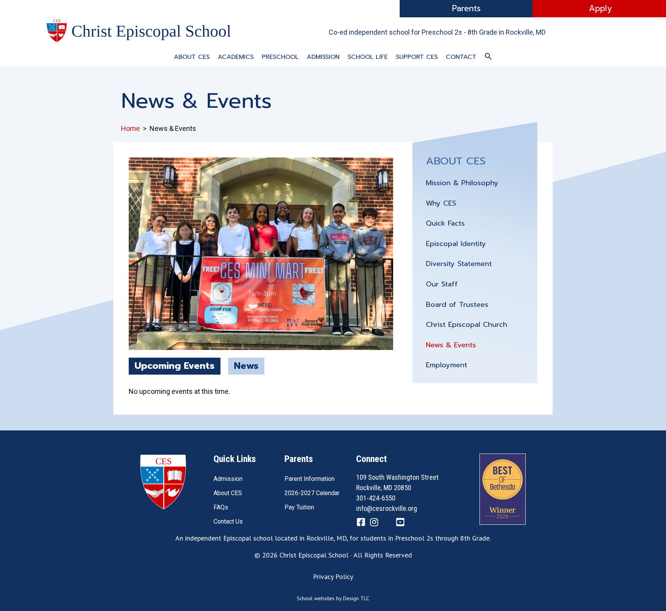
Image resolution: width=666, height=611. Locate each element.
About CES (192, 57)
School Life (368, 57)
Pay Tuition (299, 507)
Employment (446, 365)
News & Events (451, 345)
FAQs (221, 507)
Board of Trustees (457, 304)
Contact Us (228, 521)
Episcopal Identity (456, 243)
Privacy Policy (333, 576)
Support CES (417, 57)
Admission (323, 57)
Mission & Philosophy (462, 182)
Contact (461, 57)
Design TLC (356, 598)
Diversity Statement (459, 263)
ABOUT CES (456, 161)
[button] (488, 57)
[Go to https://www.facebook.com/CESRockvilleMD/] (360, 523)
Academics (236, 57)
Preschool (280, 57)
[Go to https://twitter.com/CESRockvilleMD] (387, 523)
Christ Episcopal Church (466, 324)
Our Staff (442, 284)
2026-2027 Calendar (312, 493)
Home (130, 128)
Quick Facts (445, 223)
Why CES (441, 203)
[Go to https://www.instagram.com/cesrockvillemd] (373, 523)
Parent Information (309, 478)
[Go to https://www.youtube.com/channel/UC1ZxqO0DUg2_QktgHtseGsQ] (400, 523)
